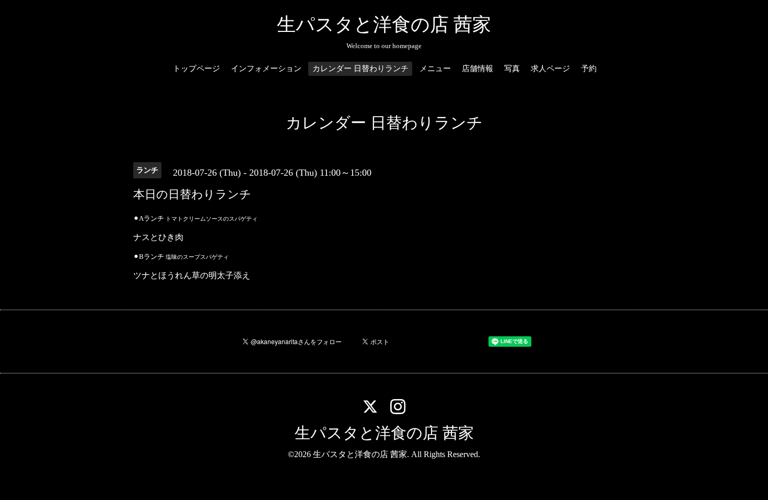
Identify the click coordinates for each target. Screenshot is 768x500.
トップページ (196, 68)
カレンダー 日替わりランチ (360, 68)
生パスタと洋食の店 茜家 (384, 24)
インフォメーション (266, 68)
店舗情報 (477, 68)
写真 (512, 68)
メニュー (435, 68)
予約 (589, 68)
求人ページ (550, 68)
